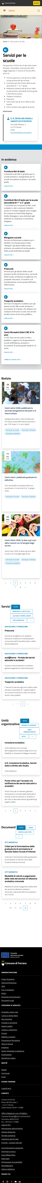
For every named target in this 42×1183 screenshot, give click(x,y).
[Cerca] (38, 10)
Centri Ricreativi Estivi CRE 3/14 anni (19, 333)
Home (5, 41)
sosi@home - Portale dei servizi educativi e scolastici (20, 659)
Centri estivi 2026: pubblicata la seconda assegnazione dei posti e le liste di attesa (20, 411)
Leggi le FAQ (6, 1125)
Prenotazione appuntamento (12, 1128)
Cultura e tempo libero (9, 1015)
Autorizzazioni (6, 1054)
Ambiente (5, 1047)
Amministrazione (9, 972)
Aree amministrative (8, 982)
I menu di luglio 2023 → (13, 360)
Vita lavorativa (6, 1019)
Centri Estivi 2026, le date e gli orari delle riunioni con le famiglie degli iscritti (20, 543)
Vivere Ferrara (8, 1081)
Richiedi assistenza (8, 1135)
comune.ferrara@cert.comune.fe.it (15, 1116)
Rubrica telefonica (8, 1169)
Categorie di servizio (10, 1005)
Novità (4, 1063)
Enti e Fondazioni (7, 989)
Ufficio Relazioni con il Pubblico (14, 1113)
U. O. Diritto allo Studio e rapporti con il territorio (21, 119)
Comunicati (5, 1073)
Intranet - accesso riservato (11, 1142)
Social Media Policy (8, 1155)
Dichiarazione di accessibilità (11, 1162)
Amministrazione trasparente (12, 1148)
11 (15, 908)
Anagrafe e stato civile (9, 1012)
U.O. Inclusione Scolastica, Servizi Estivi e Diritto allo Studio (21, 764)
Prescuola (8, 268)
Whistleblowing (7, 1165)
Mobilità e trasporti (8, 1037)
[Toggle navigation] (4, 10)
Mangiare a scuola (12, 237)
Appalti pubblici (7, 1026)
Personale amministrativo (10, 997)
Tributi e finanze (7, 1044)
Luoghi (3, 1088)
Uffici (3, 986)
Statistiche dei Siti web (9, 1139)
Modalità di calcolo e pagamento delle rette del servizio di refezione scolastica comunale (21, 878)
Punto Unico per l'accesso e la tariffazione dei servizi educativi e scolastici (21, 783)
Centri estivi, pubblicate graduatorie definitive (21, 479)
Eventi (8, 1088)
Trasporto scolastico (13, 301)
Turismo (4, 1033)
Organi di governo (7, 979)
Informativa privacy (8, 1151)
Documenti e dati (7, 1000)
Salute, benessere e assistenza (12, 1051)
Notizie (3, 1069)
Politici (3, 993)
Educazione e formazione (10, 1040)
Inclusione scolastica (14, 742)
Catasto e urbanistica (9, 1029)
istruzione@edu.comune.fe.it (21, 132)
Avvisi (3, 1076)
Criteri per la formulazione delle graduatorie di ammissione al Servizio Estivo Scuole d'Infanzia (20, 849)
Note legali (5, 1158)
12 (20, 908)
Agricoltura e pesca (8, 1058)
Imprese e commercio (9, 1022)
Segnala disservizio (8, 1132)
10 (10, 908)
